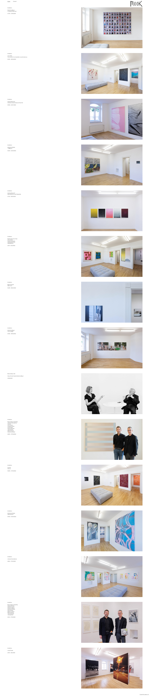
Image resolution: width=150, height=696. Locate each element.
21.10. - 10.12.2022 (11, 245)
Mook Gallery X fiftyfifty (13, 421)
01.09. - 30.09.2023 (12, 59)
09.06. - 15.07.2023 (12, 105)
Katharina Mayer (12, 11)
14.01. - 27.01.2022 (11, 617)
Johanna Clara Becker (12, 559)
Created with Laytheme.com (144, 694)
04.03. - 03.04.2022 (12, 516)
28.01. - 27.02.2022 (12, 561)
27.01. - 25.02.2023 (12, 196)
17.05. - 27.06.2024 (12, 13)
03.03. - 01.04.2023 (12, 150)
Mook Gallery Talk (11, 373)
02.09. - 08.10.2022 (12, 288)
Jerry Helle (17, 56)
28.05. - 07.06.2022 (12, 434)
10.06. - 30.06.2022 (12, 333)
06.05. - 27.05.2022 (12, 470)
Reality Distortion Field (12, 241)
